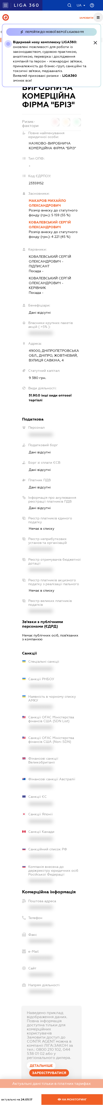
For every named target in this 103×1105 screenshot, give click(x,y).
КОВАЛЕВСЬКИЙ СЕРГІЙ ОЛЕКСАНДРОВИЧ (50, 224)
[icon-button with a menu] (98, 17)
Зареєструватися (49, 1073)
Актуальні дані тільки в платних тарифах (51, 1083)
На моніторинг (74, 1099)
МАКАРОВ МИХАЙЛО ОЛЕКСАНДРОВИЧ (47, 203)
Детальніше (41, 1066)
